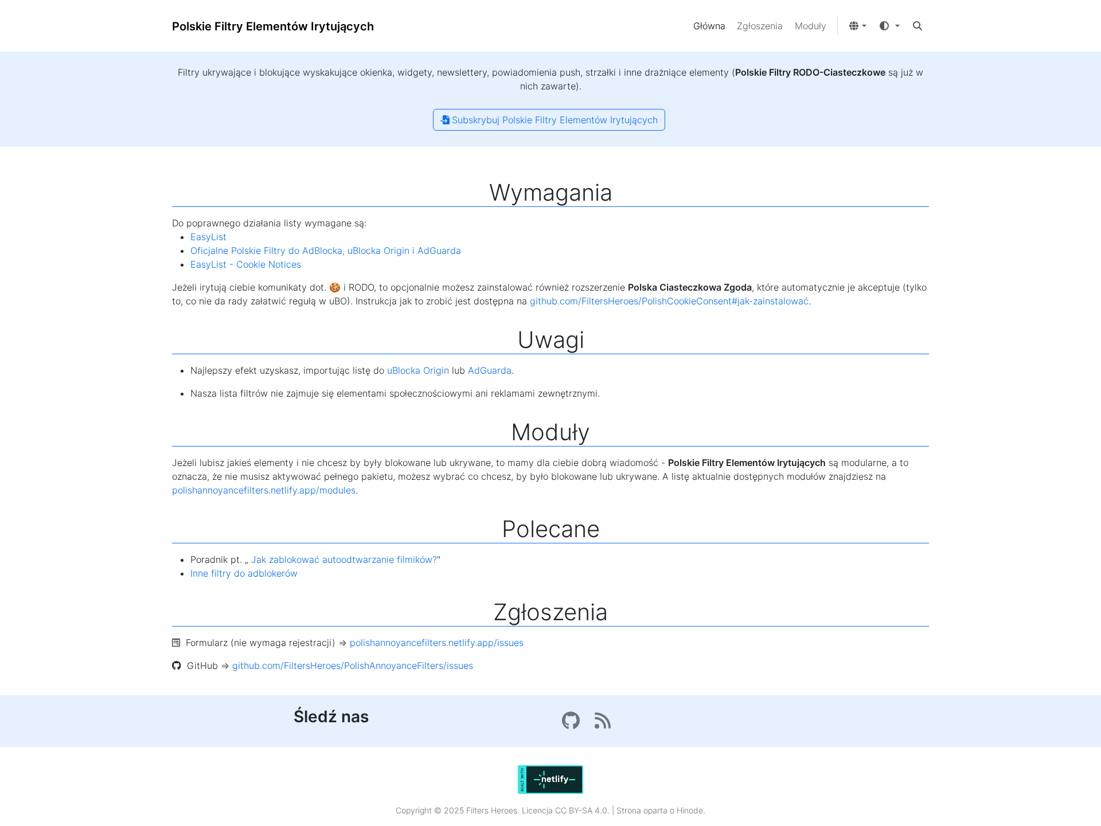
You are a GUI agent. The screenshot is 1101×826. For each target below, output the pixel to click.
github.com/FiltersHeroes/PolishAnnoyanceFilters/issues (352, 665)
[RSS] (604, 724)
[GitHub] (573, 724)
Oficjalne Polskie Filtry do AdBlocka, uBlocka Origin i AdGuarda (325, 250)
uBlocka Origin (418, 370)
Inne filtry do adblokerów (244, 573)
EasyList (208, 236)
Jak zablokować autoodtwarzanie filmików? (344, 559)
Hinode (690, 810)
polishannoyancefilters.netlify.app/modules (264, 490)
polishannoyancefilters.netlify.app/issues (437, 642)
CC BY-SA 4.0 (581, 810)
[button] (857, 25)
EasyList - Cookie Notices (245, 264)
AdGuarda (490, 370)
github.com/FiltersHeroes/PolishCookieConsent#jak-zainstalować (669, 301)
